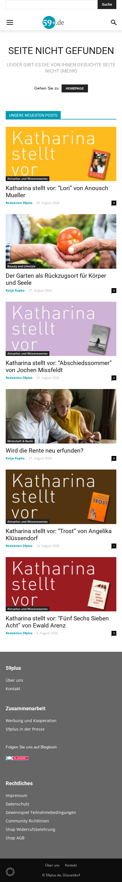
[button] (10, 872)
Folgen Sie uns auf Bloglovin (31, 747)
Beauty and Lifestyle (21, 266)
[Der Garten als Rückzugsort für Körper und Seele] (61, 241)
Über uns (14, 680)
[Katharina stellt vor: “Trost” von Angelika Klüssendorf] (61, 497)
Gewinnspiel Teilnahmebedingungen (41, 812)
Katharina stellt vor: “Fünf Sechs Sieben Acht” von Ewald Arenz (57, 622)
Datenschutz (18, 804)
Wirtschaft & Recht (20, 441)
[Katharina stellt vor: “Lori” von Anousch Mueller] (61, 154)
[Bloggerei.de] (17, 759)
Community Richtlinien (27, 821)
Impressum (16, 795)
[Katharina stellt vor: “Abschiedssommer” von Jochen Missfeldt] (61, 329)
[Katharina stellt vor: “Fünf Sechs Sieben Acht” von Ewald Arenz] (61, 584)
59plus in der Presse (25, 729)
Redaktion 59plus (19, 203)
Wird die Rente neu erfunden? (44, 450)
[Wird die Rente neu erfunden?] (61, 416)
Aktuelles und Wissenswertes (27, 179)
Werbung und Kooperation (31, 720)
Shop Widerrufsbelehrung (30, 829)
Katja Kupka (15, 290)
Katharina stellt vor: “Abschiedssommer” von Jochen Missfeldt (59, 366)
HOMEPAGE (75, 88)
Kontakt (13, 688)
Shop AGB (15, 837)
